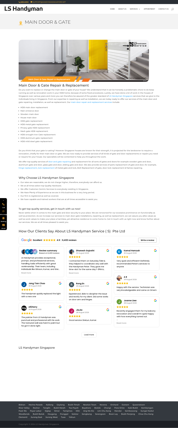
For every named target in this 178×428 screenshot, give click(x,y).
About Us (122, 9)
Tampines (67, 411)
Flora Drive (119, 408)
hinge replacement (28, 168)
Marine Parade (36, 405)
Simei (57, 411)
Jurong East (36, 417)
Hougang (52, 414)
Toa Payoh (74, 408)
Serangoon (100, 414)
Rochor (36, 408)
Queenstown (139, 405)
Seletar (75, 414)
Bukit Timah (74, 405)
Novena (103, 405)
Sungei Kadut (147, 411)
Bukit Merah (59, 408)
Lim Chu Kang (104, 411)
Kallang (49, 405)
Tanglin (46, 408)
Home (112, 9)
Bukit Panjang (128, 414)
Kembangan (147, 408)
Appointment (149, 9)
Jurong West (51, 417)
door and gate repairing (59, 161)
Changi (107, 408)
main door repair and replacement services (91, 102)
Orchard (114, 405)
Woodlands (24, 414)
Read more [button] (26, 273)
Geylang (61, 405)
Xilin (78, 411)
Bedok (97, 408)
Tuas (63, 417)
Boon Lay (113, 414)
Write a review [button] (147, 240)
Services (134, 9)
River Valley (24, 408)
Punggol (64, 414)
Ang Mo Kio (88, 411)
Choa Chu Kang (145, 414)
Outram (125, 405)
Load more (89, 334)
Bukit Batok (38, 414)
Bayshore (86, 408)
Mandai (118, 411)
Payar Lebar (35, 411)
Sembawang (131, 411)
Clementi (23, 417)
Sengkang (87, 414)
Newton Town (89, 405)
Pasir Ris (23, 411)
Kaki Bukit (133, 408)
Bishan (22, 405)
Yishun (72, 417)
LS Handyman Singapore (121, 96)
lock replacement (46, 168)
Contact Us (163, 9)
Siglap (48, 411)
